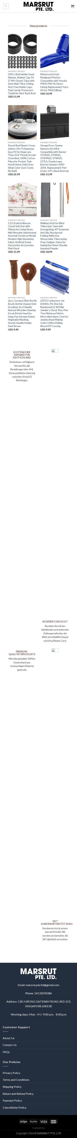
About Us (9, 1038)
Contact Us (10, 1045)
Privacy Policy (11, 1072)
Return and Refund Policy (18, 1093)
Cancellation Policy (14, 1107)
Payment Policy (12, 1100)
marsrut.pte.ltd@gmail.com (42, 985)
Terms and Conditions (16, 1079)
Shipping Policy (12, 1086)
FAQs (6, 1052)
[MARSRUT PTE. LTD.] (38, 6)
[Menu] (6, 6)
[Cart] (72, 6)
